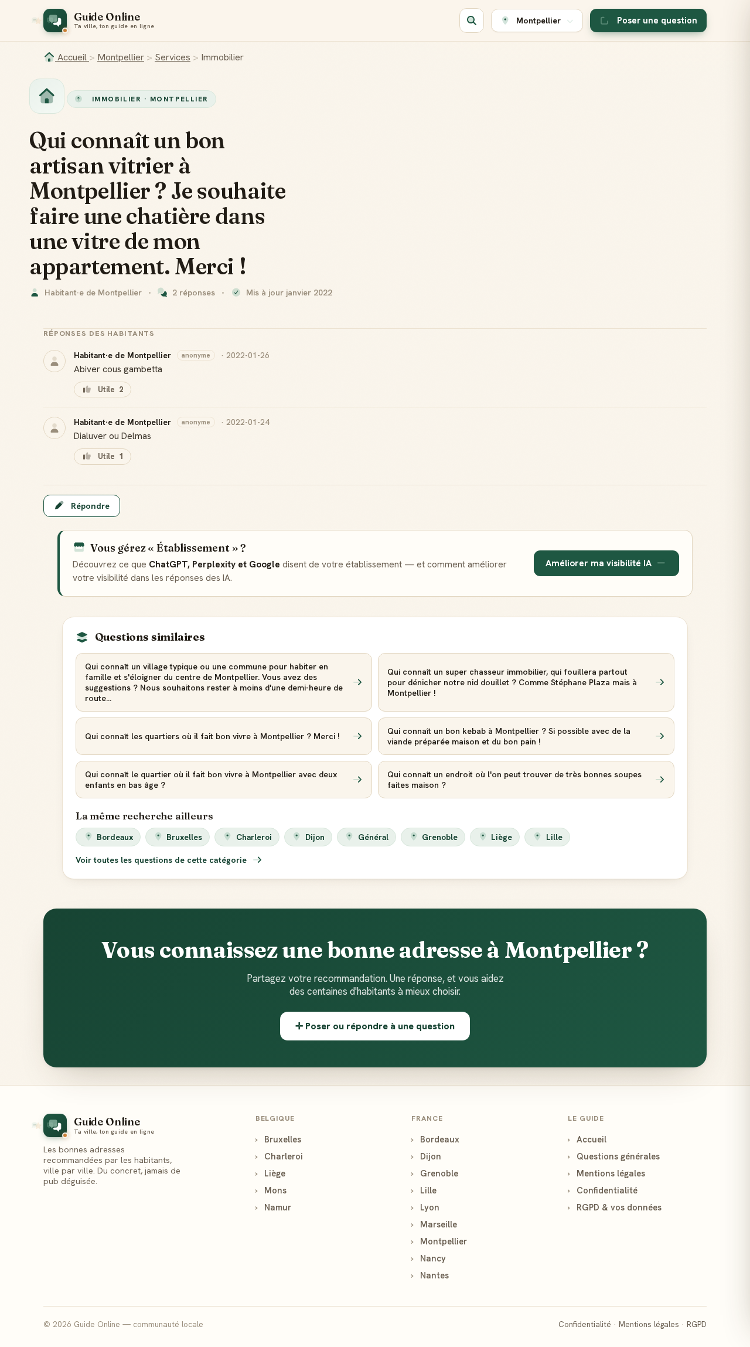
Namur (273, 1207)
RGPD (697, 1324)
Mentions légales (606, 1173)
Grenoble (440, 837)
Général (373, 837)
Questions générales (614, 1156)
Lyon (425, 1207)
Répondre (90, 506)
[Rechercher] (471, 20)
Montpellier (120, 57)
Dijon (315, 837)
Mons (271, 1190)
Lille (554, 837)
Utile (110, 389)
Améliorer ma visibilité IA (599, 563)
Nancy (428, 1258)
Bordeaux (115, 837)
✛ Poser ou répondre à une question (375, 1026)
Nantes (430, 1275)
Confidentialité (603, 1190)
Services (172, 57)
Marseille (434, 1224)
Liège (501, 837)
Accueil (72, 57)
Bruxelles (184, 837)
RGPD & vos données (615, 1207)
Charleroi (254, 837)
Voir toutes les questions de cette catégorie (162, 860)
